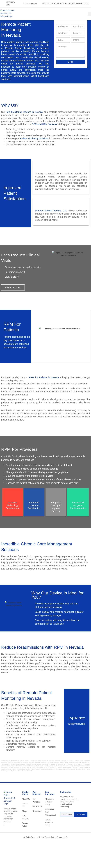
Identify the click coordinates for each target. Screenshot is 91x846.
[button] (89, 14)
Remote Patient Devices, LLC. (51, 210)
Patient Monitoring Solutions (34, 138)
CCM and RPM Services (44, 124)
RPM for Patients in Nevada (44, 377)
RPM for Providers (15, 456)
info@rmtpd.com (76, 724)
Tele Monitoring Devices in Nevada (25, 112)
